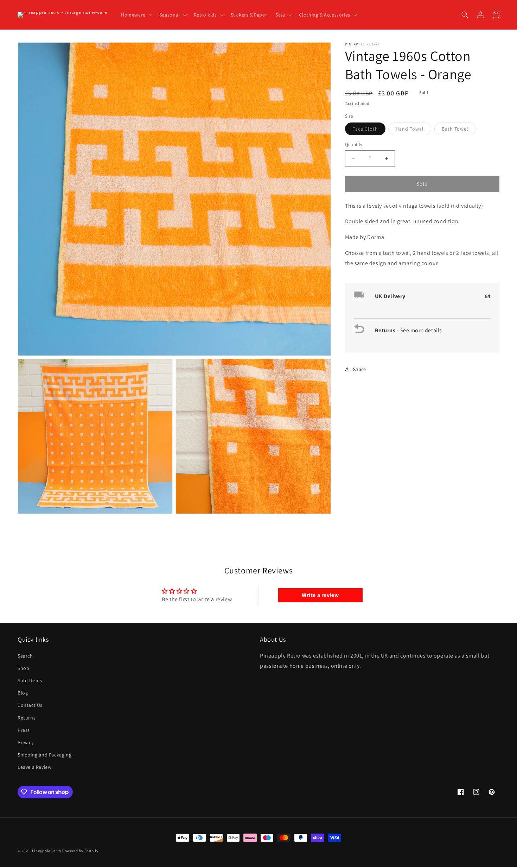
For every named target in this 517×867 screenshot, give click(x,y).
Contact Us (30, 705)
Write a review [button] (320, 595)
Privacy (25, 742)
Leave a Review (34, 767)
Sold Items (30, 680)
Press (24, 730)
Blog (23, 693)
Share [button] (359, 369)
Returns (27, 718)
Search (25, 656)
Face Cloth (368, 130)
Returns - (387, 330)
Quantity (354, 144)
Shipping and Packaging (44, 755)
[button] (136, 14)
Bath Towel (459, 130)
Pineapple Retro (47, 850)
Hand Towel (413, 130)
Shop (23, 668)
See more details (421, 330)
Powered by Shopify (80, 850)
